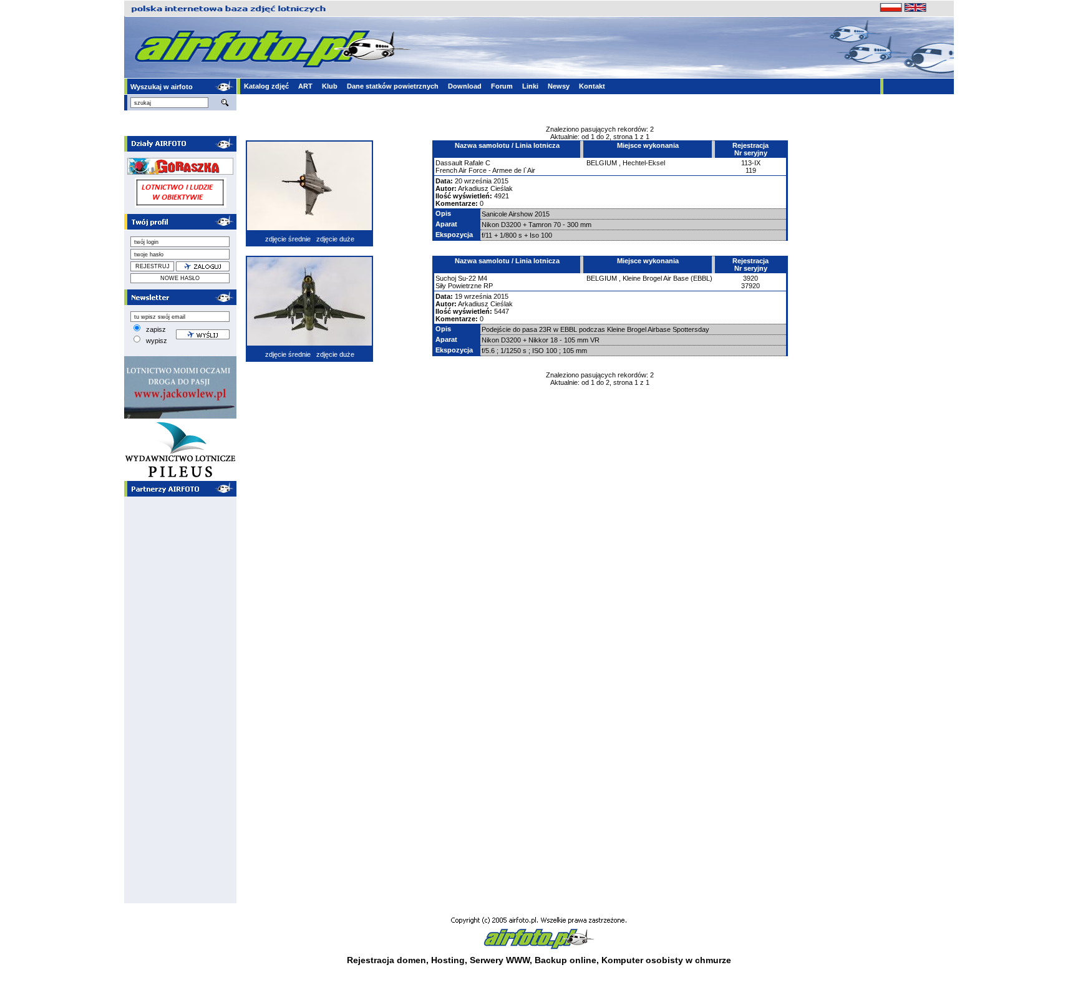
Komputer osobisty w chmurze (666, 960)
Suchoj (445, 278)
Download (465, 86)
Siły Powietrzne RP (464, 285)
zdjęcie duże (335, 239)
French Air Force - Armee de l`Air (485, 170)
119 (750, 170)
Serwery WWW (500, 960)
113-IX (750, 163)
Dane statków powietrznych (393, 86)
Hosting (448, 960)
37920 (750, 285)
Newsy (559, 86)
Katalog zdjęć (266, 86)
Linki (530, 86)
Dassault (448, 163)
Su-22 (467, 278)
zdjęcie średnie (288, 239)
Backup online (565, 960)
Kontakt (592, 86)
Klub (329, 86)
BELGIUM (601, 163)
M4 (482, 278)
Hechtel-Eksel (644, 163)
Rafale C (477, 163)
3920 (750, 278)
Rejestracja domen (386, 960)
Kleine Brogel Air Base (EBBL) (667, 278)
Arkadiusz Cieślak (485, 188)
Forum (502, 86)
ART (305, 86)
